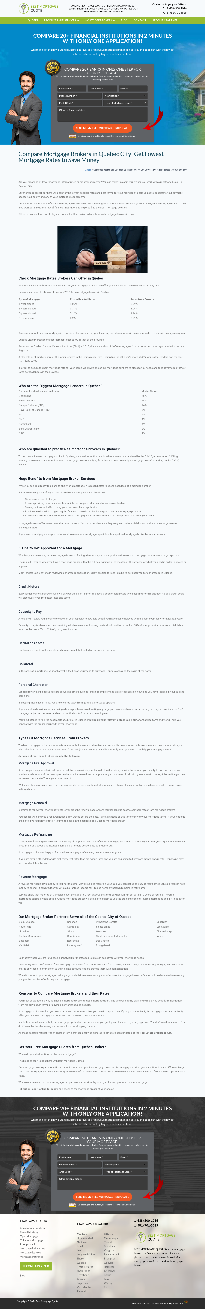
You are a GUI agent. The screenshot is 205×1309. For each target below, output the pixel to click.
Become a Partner (164, 20)
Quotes (33, 20)
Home (88, 169)
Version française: (141, 1303)
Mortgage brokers (98, 20)
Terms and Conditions (124, 136)
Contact (140, 20)
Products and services (60, 20)
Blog (124, 20)
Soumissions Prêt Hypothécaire (167, 1303)
